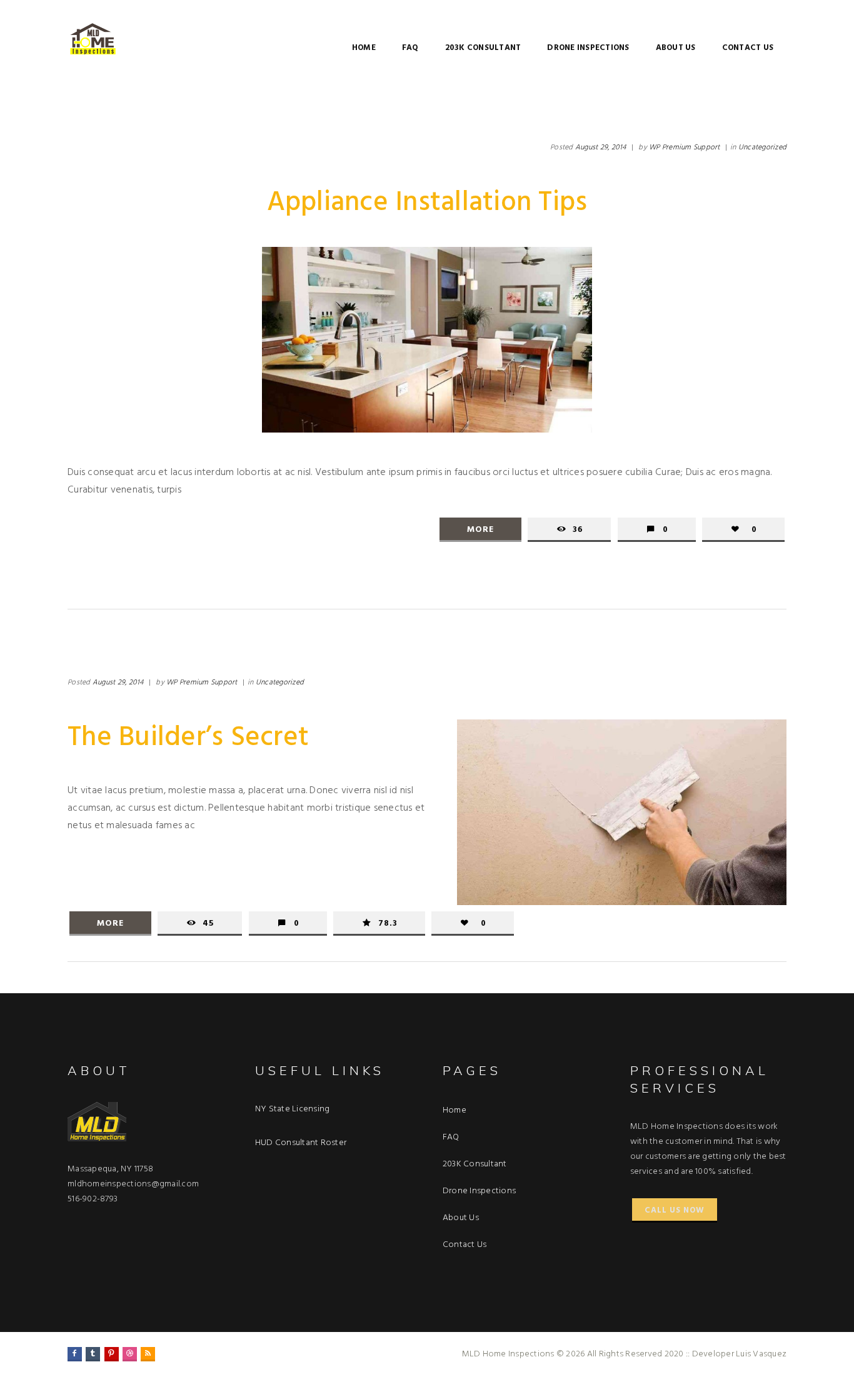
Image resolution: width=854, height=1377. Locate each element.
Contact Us (748, 47)
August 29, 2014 (600, 147)
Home (364, 47)
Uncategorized (762, 147)
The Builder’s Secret (188, 738)
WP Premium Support (684, 147)
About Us (676, 47)
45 (208, 923)
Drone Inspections (588, 47)
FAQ (410, 47)
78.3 (388, 923)
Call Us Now (675, 1210)
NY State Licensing (292, 1109)
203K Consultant (483, 47)
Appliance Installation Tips (427, 203)
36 (578, 529)
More (480, 529)
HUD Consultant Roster (300, 1143)
